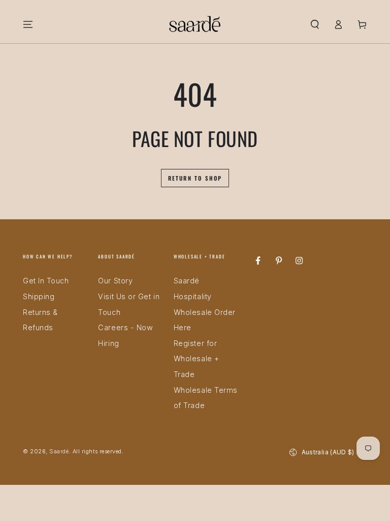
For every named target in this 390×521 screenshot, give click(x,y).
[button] (315, 24)
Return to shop (195, 178)
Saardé (59, 451)
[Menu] (28, 24)
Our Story (115, 280)
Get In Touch (46, 280)
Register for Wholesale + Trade (196, 359)
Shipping (38, 296)
